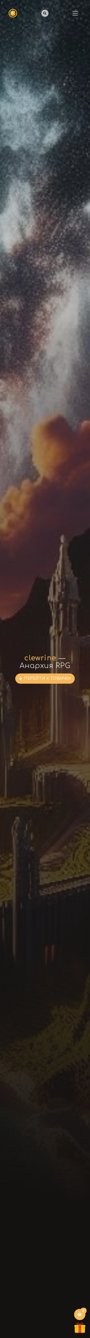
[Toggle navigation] (75, 13)
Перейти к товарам (47, 678)
